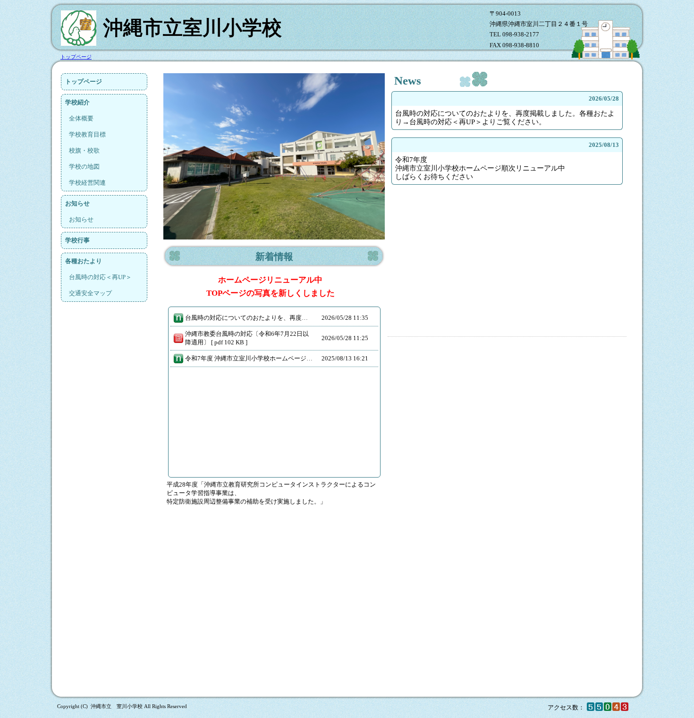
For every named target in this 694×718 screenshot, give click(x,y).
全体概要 (81, 118)
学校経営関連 (87, 182)
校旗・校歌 (84, 150)
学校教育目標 (87, 134)
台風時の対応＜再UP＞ (100, 277)
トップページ (83, 81)
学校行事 (77, 240)
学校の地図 (84, 166)
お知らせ (81, 219)
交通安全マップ (90, 293)
